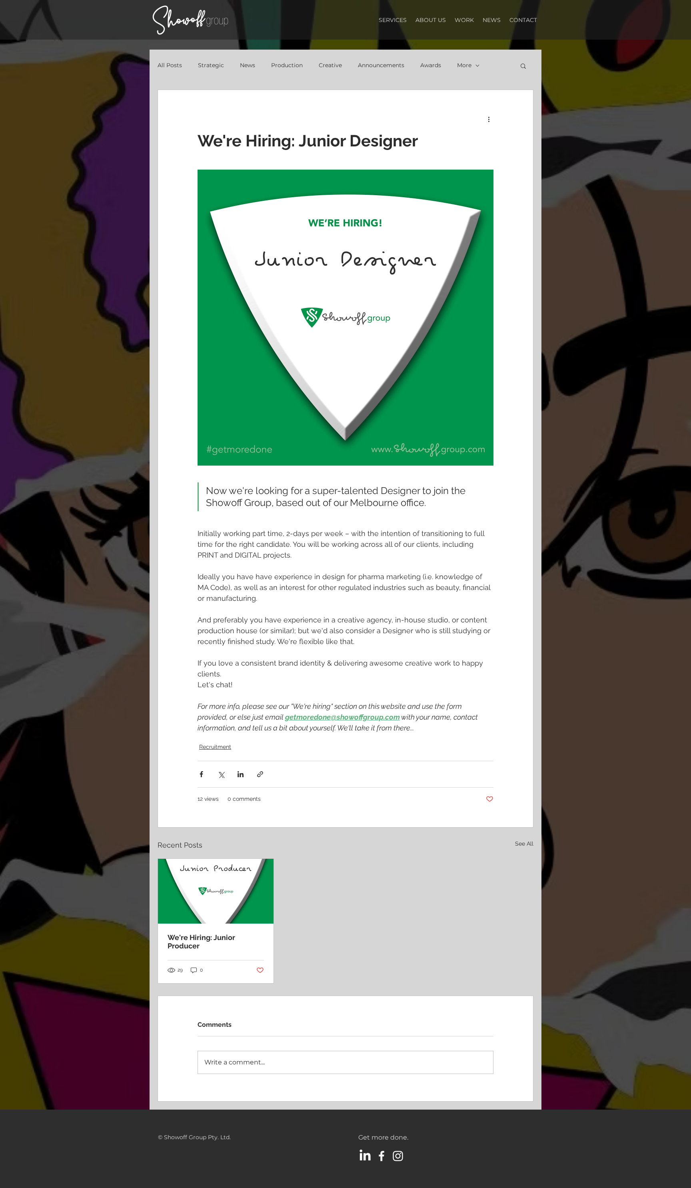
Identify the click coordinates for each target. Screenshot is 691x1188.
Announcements (381, 65)
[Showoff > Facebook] (381, 1156)
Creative (330, 65)
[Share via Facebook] (201, 774)
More (464, 65)
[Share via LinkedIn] (240, 774)
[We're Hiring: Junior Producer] (216, 891)
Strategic (211, 65)
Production (287, 65)
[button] (523, 65)
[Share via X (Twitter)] (221, 774)
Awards (430, 65)
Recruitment (215, 747)
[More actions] (488, 119)
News (247, 65)
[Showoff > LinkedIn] (365, 1156)
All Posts (170, 65)
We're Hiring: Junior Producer (201, 941)
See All (524, 843)
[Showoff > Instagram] (398, 1156)
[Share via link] (260, 774)
